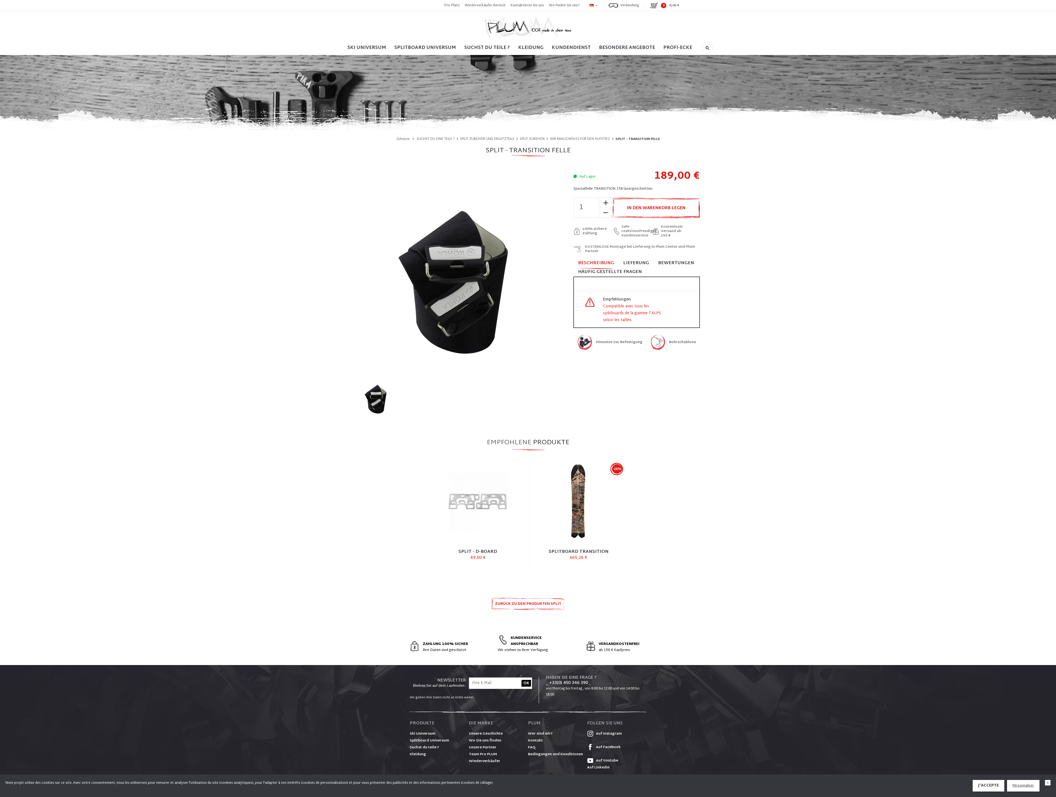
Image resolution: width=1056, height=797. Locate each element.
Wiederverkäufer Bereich (485, 5)
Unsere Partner (482, 747)
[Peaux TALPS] (376, 397)
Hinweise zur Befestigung (619, 342)
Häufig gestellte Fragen (610, 272)
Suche (707, 47)
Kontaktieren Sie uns (527, 5)
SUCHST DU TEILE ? (487, 47)
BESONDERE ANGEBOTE (627, 47)
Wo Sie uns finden (485, 740)
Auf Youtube (606, 760)
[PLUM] (528, 27)
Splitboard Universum (429, 740)
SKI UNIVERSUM (366, 47)
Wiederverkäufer (484, 761)
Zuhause (403, 139)
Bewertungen (676, 263)
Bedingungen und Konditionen (555, 754)
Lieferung (636, 263)
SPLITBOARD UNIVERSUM (425, 47)
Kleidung (530, 47)
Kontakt (535, 740)
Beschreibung (596, 263)
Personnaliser (1023, 786)
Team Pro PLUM (483, 754)
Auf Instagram (608, 733)
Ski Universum (422, 733)
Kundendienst (571, 47)
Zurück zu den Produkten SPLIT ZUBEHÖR (528, 605)
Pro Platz (452, 5)
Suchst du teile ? (424, 747)
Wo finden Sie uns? (564, 5)
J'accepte (988, 785)
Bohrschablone (682, 342)
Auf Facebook (608, 747)
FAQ (531, 747)
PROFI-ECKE (677, 47)
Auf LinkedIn (598, 767)
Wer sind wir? (540, 733)
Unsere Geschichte (486, 733)
